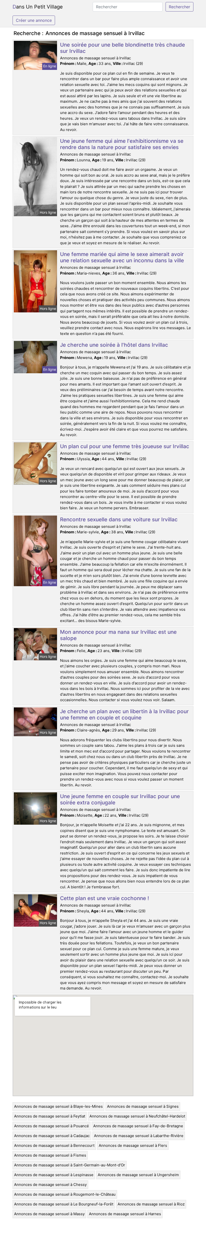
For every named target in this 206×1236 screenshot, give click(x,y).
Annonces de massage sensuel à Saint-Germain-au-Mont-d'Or (69, 1165)
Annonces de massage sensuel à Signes (143, 1106)
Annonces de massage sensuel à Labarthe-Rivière (138, 1135)
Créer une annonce (34, 20)
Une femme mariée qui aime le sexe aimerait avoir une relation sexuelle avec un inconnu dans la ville (122, 257)
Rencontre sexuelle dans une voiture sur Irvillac (119, 519)
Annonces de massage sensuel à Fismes (50, 1155)
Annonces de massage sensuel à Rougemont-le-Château (65, 1194)
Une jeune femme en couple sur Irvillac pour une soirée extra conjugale (120, 799)
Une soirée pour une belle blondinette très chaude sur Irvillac (122, 48)
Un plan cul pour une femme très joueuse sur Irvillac (124, 446)
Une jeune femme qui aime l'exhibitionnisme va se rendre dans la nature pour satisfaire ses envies (121, 144)
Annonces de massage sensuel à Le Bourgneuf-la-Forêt (63, 1204)
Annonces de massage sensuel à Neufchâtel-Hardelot (137, 1116)
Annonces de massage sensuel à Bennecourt (54, 1145)
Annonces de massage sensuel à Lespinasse (53, 1174)
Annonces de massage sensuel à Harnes (125, 1213)
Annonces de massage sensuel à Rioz (151, 1204)
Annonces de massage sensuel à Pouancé (51, 1126)
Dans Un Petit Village (38, 7)
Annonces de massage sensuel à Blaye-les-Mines (58, 1106)
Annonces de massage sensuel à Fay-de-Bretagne (138, 1126)
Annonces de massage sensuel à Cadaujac (52, 1135)
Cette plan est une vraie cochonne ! (104, 898)
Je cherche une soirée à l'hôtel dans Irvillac (114, 345)
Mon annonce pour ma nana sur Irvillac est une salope (118, 635)
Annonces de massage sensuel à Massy (49, 1213)
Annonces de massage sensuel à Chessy (50, 1184)
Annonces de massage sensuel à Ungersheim (138, 1174)
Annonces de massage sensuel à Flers (133, 1145)
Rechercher (179, 6)
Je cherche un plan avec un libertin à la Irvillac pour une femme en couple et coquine (124, 714)
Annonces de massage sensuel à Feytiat (49, 1116)
